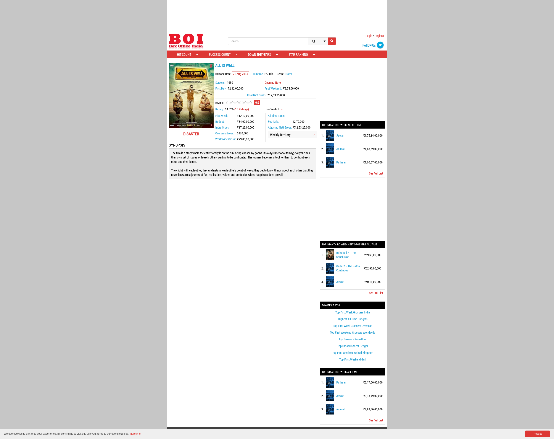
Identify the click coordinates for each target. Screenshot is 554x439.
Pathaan (341, 162)
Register (379, 36)
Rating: (219, 109)
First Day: (220, 88)
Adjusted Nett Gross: (280, 127)
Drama (289, 74)
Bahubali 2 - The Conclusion (346, 255)
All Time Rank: (276, 116)
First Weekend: (273, 88)
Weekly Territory (280, 134)
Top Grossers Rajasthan (353, 339)
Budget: (219, 121)
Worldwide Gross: (225, 139)
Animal (340, 149)
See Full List (376, 173)
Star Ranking (298, 54)
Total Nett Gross (256, 95)
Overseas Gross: (224, 133)
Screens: (220, 82)
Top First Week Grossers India (352, 312)
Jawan (340, 135)
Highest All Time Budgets (352, 319)
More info (135, 433)
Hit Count (184, 54)
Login (369, 36)
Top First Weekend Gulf (352, 359)
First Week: (221, 116)
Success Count (219, 54)
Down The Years (259, 54)
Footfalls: (273, 121)
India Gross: (222, 127)
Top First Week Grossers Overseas (352, 326)
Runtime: (258, 74)
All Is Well (224, 65)
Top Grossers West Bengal (352, 346)
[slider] (239, 102)
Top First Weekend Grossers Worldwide (352, 332)
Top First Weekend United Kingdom (352, 353)
